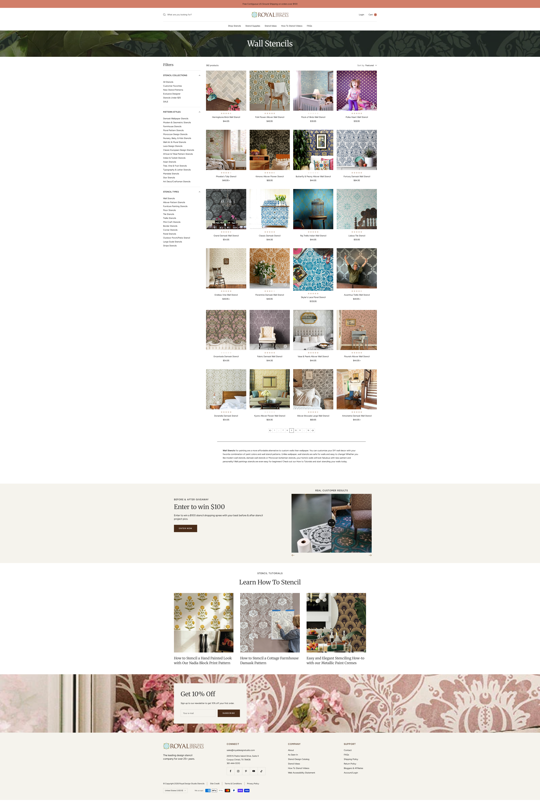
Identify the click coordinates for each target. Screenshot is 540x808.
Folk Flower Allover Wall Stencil (269, 117)
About (291, 750)
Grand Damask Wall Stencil (226, 235)
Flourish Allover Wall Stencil (357, 356)
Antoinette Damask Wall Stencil (357, 416)
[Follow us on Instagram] (238, 771)
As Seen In (293, 754)
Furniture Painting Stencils (175, 206)
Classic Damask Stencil (269, 235)
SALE (165, 101)
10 (296, 430)
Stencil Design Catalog (298, 759)
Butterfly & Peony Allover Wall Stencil (313, 176)
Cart (372, 14)
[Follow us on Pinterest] (246, 771)
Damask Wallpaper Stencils (175, 118)
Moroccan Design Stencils (175, 134)
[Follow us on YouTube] (254, 771)
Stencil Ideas (271, 26)
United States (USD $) (174, 790)
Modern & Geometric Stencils (177, 122)
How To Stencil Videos (291, 26)
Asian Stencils (169, 162)
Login (361, 14)
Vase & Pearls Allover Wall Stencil (313, 356)
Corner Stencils (170, 230)
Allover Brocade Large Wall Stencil (313, 416)
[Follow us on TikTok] (261, 771)
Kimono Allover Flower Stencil (270, 176)
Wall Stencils (169, 198)
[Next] (312, 430)
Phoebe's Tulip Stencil (226, 176)
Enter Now (185, 528)
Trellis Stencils (169, 218)
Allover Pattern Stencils (174, 202)
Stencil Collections (175, 75)
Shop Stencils (234, 26)
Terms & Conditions (233, 783)
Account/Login (351, 772)
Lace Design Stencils (172, 146)
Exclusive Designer (171, 94)
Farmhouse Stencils (172, 126)
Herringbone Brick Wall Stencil (226, 117)
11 (300, 430)
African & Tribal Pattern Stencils (178, 154)
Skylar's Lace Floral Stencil (313, 297)
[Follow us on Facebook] (230, 771)
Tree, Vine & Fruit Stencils (175, 166)
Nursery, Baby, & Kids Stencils (177, 138)
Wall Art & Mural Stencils (174, 142)
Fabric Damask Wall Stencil (269, 356)
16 (308, 430)
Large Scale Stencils (172, 241)
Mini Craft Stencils (171, 222)
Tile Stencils (168, 214)
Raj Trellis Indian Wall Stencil (313, 235)
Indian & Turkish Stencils (174, 158)
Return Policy (350, 763)
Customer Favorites (172, 86)
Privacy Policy (253, 783)
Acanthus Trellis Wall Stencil (357, 295)
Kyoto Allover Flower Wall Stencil (269, 416)
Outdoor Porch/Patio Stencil (176, 238)
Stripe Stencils (170, 245)
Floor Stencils (169, 210)
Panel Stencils (169, 234)
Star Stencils (169, 177)
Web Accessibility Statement (301, 772)
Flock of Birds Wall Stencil (313, 117)
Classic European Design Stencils (178, 150)
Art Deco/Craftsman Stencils (176, 181)
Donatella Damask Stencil (226, 416)
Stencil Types (171, 192)
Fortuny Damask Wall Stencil (357, 176)
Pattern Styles (172, 112)
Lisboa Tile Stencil (356, 235)
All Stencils (168, 82)
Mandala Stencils (171, 173)
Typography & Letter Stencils (177, 169)
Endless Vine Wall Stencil (226, 295)
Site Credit (215, 783)
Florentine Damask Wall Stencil (269, 295)
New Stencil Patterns (173, 90)
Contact (348, 750)
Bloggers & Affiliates (353, 768)
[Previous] (270, 430)
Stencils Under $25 (172, 97)
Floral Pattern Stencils (173, 130)
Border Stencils (170, 226)
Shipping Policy (351, 759)
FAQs (309, 26)
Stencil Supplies (252, 26)
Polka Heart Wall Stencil (357, 117)
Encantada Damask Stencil (226, 356)
